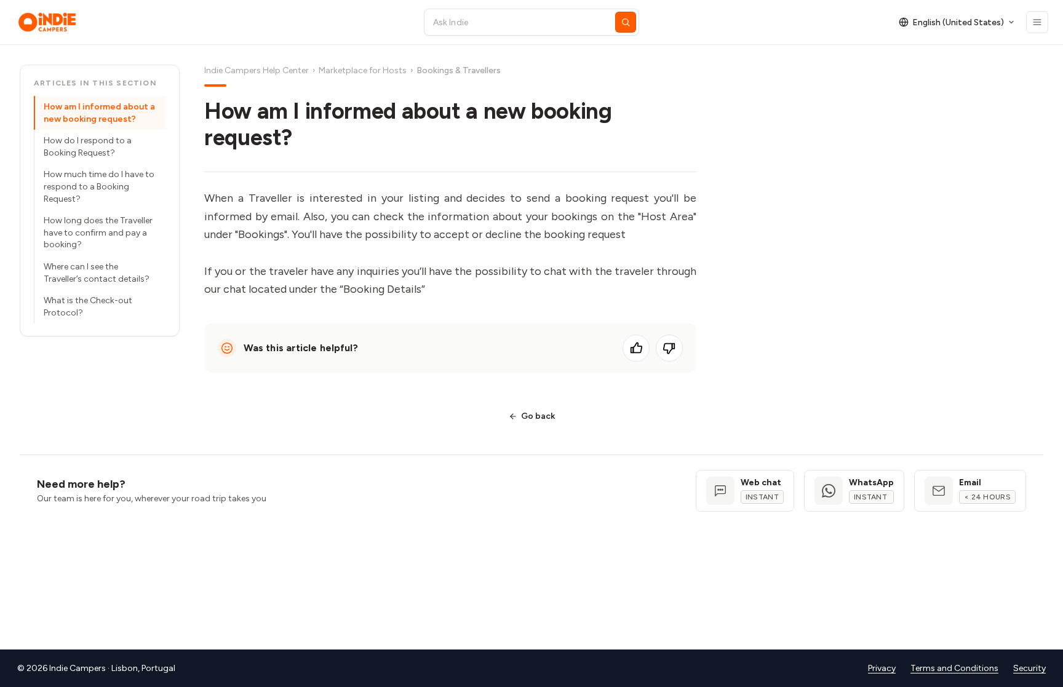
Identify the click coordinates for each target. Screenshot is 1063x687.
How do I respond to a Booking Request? (88, 146)
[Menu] (1037, 22)
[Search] (625, 22)
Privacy (882, 668)
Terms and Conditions (954, 668)
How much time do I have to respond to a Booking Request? (99, 186)
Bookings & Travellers (458, 70)
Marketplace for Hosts (363, 70)
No (669, 348)
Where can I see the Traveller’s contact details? (96, 272)
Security (1029, 668)
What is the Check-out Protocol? (88, 306)
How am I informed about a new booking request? (99, 112)
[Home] (209, 22)
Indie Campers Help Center (256, 70)
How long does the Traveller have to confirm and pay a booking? (98, 232)
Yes (636, 348)
